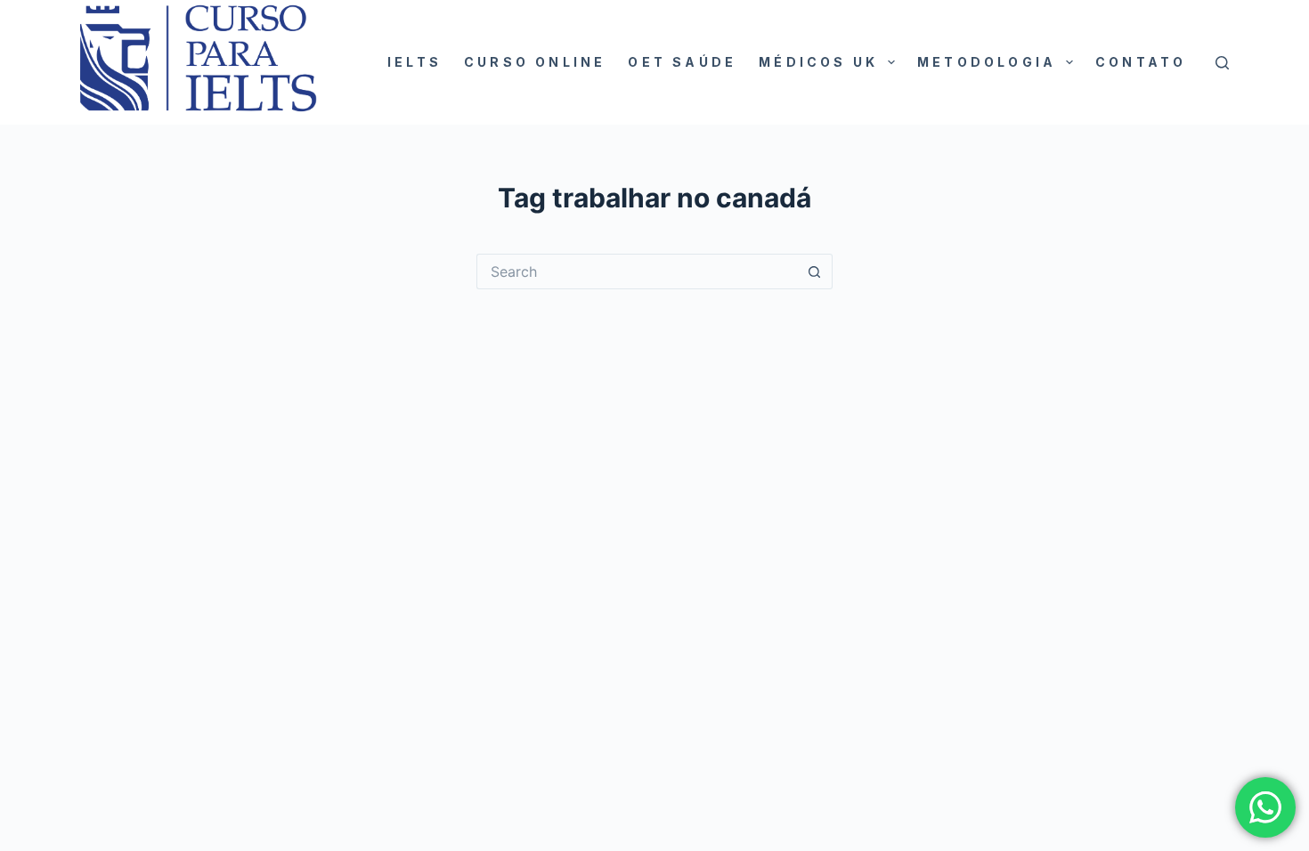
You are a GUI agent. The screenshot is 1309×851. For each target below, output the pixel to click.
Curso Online (535, 61)
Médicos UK (818, 61)
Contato (1140, 61)
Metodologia (986, 61)
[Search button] (815, 271)
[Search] (1222, 62)
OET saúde (682, 61)
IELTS (414, 61)
